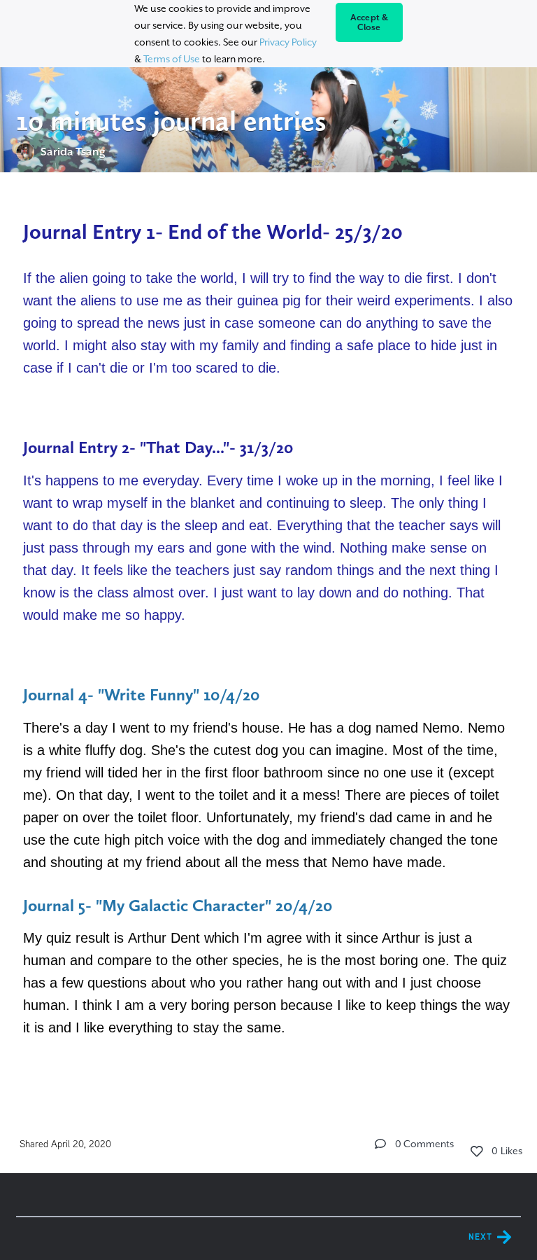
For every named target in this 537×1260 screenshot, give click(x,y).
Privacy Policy (288, 42)
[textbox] (268, 644)
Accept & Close (369, 22)
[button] (380, 1143)
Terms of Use (171, 58)
